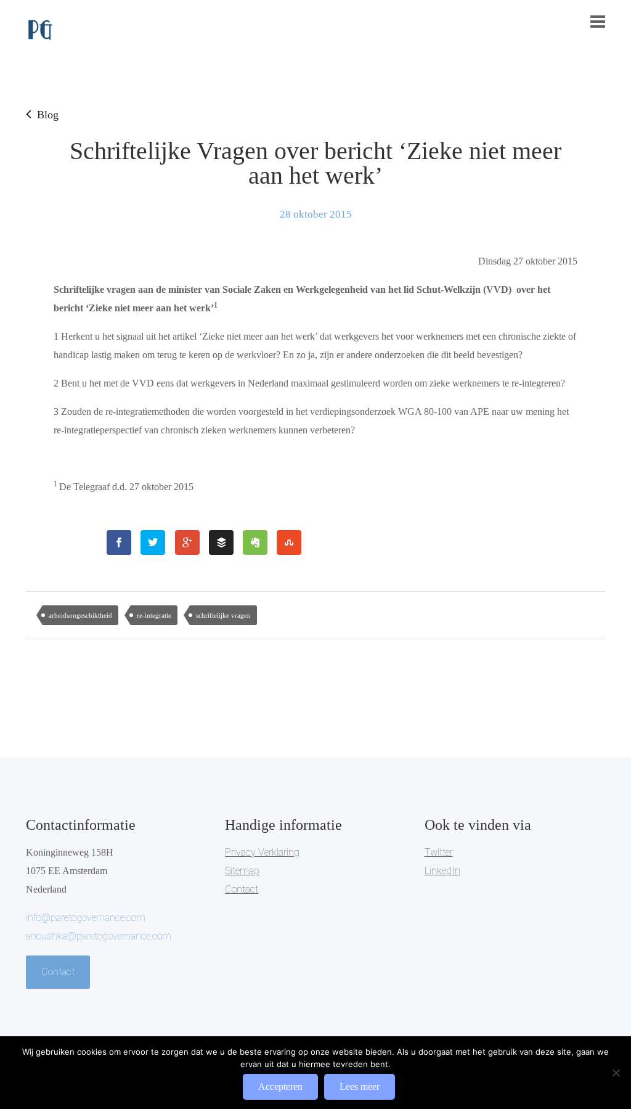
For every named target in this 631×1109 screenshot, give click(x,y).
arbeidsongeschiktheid (80, 615)
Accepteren (280, 1086)
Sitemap (242, 871)
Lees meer (360, 1086)
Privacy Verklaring (262, 852)
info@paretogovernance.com (85, 917)
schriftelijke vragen (223, 615)
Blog (48, 114)
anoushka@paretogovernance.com (98, 936)
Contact (58, 972)
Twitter (439, 852)
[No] (615, 1072)
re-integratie (154, 615)
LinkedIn (442, 871)
